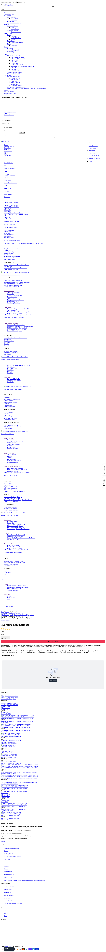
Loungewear (10, 48)
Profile (5, 916)
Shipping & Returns (9, 874)
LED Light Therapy (9, 428)
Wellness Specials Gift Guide (15, 72)
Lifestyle (6, 533)
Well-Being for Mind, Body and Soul (13, 283)
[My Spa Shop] (8, 5)
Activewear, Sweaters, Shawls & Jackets (14, 562)
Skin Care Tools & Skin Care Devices (14, 427)
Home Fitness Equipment (17, 42)
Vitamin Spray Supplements (11, 252)
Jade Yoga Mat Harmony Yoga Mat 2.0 (11, 736)
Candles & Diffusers (16, 38)
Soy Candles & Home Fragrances (13, 487)
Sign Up (6, 913)
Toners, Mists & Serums (10, 402)
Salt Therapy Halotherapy (10, 259)
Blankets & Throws (9, 484)
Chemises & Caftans (9, 565)
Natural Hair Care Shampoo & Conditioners (15, 338)
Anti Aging (13, 27)
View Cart (22, 132)
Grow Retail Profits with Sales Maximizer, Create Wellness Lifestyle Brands (27, 88)
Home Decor (14, 45)
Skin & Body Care (15, 82)
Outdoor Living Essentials (11, 501)
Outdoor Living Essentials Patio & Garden (15, 491)
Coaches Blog (7, 75)
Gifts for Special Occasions (14, 56)
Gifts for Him (14, 61)
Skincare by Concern (12, 26)
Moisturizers (7, 397)
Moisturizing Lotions (9, 419)
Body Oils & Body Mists (10, 351)
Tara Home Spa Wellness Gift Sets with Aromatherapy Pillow (17, 718)
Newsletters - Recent (16, 85)
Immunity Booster (8, 253)
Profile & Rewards (9, 91)
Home (9, 35)
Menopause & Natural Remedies (12, 256)
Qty (2, 634)
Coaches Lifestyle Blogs (13, 76)
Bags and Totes (8, 572)
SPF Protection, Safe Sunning (12, 399)
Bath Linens (14, 36)
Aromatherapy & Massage (11, 352)
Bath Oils (6, 344)
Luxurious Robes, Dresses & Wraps (13, 561)
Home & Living (8, 33)
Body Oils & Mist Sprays (14, 23)
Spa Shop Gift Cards (9, 853)
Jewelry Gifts (14, 63)
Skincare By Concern (9, 438)
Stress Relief (7, 254)
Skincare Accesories (12, 30)
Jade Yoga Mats (8, 266)
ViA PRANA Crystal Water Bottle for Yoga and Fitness (15, 727)
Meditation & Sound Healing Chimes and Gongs (16, 282)
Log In (6, 910)
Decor (9, 44)
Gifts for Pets (14, 67)
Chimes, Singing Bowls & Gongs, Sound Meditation (18, 500)
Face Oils (6, 413)
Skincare (6, 24)
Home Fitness (10, 41)
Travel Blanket (4, 709)
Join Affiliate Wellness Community (16, 87)
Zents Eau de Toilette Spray (8, 746)
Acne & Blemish (15, 29)
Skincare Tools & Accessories (12, 466)
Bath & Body (7, 15)
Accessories (10, 51)
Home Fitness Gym (9, 307)
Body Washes (7, 339)
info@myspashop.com (10, 93)
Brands (6, 12)
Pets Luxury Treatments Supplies (12, 490)
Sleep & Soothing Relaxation (11, 249)
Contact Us (7, 859)
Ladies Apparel (15, 50)
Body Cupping (14, 18)
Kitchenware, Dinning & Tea (11, 488)
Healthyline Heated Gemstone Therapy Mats (15, 268)
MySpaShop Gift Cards (13, 73)
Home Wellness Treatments (11, 269)
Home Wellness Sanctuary (11, 323)
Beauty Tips (14, 81)
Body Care (7, 377)
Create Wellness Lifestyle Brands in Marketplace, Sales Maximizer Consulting (24, 880)
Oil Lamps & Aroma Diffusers (12, 498)
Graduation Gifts (15, 70)
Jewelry (13, 53)
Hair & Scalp (7, 342)
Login (5, 94)
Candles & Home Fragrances (11, 286)
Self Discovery (14, 79)
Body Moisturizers (9, 341)
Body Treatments (11, 17)
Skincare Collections (9, 453)
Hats (5, 574)
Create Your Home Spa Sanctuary (13, 280)
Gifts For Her (14, 60)
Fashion (6, 47)
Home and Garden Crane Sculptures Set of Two (13, 806)
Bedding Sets (7, 485)
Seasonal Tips (14, 84)
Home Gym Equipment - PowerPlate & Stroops (16, 265)
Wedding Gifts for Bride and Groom (20, 64)
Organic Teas (7, 250)
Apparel (6, 584)
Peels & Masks (8, 405)
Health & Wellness (15, 78)
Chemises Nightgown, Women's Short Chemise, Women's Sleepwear (19, 778)
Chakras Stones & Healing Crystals (13, 285)
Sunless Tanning (8, 400)
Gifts (5, 54)
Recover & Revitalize (9, 257)
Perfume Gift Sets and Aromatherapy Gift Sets (23, 66)
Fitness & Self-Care (9, 14)
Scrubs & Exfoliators (9, 406)
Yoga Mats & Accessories (10, 508)
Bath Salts (6, 345)
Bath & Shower (8, 364)
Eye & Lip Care (8, 416)
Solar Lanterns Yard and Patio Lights (10, 815)
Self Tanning (14, 20)
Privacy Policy (8, 871)
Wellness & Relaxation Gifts (18, 59)
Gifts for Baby (14, 69)
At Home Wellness (9, 544)
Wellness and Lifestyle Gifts (11, 848)
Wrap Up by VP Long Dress (8, 757)
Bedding (13, 39)
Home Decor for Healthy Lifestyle (13, 497)
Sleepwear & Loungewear (11, 564)
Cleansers (6, 403)
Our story (6, 866)
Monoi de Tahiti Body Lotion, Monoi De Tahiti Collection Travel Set (19, 767)
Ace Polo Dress (5, 797)
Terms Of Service (8, 877)
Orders (6, 90)
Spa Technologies (5, 620)
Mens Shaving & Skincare (11, 418)
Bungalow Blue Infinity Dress (8, 699)
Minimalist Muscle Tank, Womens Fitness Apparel (14, 788)
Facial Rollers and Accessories (12, 425)
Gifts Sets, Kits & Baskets (17, 57)
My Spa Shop (8, 946)
